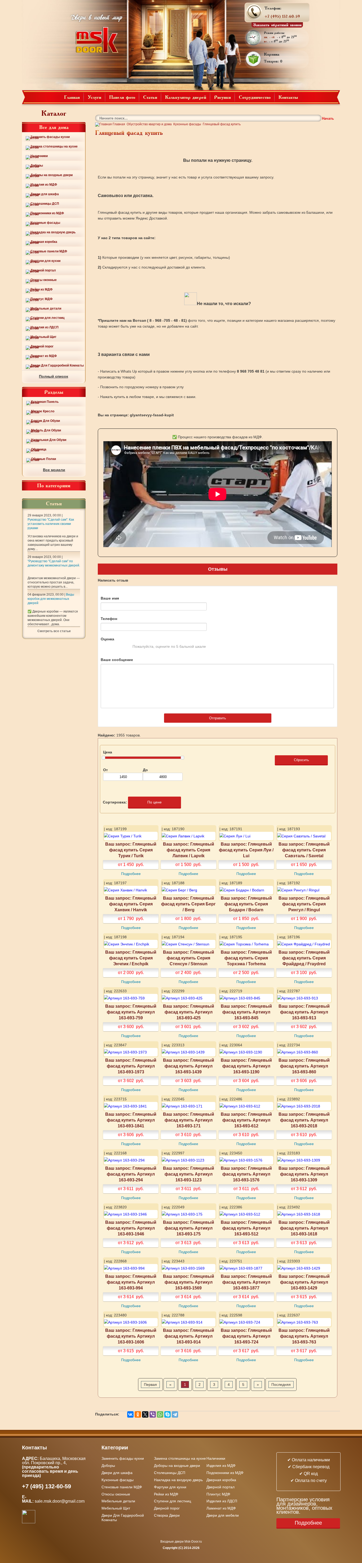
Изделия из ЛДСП (44, 327)
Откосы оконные (43, 280)
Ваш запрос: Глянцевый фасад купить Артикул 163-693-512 (246, 1228)
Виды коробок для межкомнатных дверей (51, 599)
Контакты (288, 97)
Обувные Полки (43, 459)
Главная (72, 97)
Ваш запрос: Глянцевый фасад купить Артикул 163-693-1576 (246, 1174)
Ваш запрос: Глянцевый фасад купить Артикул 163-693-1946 (130, 1228)
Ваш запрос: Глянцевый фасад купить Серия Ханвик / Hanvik (130, 904)
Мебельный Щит (43, 337)
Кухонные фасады (45, 223)
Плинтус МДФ (41, 299)
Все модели (54, 470)
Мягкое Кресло (42, 411)
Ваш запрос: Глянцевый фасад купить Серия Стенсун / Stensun (188, 958)
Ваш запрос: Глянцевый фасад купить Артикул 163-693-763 (304, 1336)
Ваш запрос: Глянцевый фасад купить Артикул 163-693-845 (246, 1012)
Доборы (36, 165)
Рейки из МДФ (41, 289)
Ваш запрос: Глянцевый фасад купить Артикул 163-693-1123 (188, 1174)
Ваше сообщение (117, 660)
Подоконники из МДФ (47, 213)
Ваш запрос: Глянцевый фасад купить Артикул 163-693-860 (304, 1066)
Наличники (39, 156)
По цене (154, 802)
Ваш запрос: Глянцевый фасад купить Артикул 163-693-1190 (246, 1066)
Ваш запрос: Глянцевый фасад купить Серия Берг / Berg (188, 904)
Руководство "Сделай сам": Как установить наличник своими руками (51, 524)
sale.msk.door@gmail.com (60, 1501)
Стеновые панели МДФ (48, 251)
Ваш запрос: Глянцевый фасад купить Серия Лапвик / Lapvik (188, 850)
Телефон (109, 619)
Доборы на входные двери (51, 175)
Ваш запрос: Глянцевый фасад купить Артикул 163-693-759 (130, 1012)
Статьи (150, 97)
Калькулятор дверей (185, 97)
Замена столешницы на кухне (54, 146)
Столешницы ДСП (44, 204)
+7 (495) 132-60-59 (282, 16)
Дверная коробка (43, 242)
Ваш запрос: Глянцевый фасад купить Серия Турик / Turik (130, 850)
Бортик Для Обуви (45, 421)
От (105, 770)
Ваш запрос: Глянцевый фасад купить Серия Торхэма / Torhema (246, 958)
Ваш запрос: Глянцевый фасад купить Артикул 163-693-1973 (130, 1066)
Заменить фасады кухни (50, 137)
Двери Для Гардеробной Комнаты (57, 365)
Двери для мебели (222, 1515)
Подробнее (131, 874)
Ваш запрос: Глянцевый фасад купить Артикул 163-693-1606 (130, 1336)
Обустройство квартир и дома (149, 124)
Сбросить (301, 760)
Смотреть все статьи (53, 631)
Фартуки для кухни (45, 261)
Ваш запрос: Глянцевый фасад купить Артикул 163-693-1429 (304, 1282)
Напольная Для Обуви (48, 440)
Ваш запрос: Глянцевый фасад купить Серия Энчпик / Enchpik (130, 958)
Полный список (53, 376)
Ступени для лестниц (47, 318)
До (145, 770)
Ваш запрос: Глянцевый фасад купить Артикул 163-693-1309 (304, 1174)
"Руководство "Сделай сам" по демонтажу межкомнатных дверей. (54, 563)
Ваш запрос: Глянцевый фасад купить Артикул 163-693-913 (304, 1012)
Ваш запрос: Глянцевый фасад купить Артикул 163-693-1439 (188, 1066)
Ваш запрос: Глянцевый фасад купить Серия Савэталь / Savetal (304, 850)
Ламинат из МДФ (43, 356)
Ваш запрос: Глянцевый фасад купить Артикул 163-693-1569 (188, 1282)
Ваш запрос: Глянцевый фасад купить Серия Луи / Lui (246, 850)
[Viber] (152, 1414)
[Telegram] (175, 1414)
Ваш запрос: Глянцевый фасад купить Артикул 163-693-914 (188, 1336)
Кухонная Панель (45, 402)
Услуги (94, 97)
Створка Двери (167, 1515)
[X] (145, 1414)
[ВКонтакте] (130, 1414)
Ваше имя (110, 598)
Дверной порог (42, 346)
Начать (328, 118)
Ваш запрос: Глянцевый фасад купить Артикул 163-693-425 (188, 1012)
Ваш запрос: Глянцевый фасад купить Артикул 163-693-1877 (246, 1282)
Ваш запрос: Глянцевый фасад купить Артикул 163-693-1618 (304, 1228)
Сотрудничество (255, 97)
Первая (150, 1384)
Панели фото (122, 97)
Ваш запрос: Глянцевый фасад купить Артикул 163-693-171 (188, 1120)
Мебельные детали (45, 308)
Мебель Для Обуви (46, 430)
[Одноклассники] (138, 1414)
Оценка (107, 639)
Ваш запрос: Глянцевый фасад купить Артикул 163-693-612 (246, 1120)
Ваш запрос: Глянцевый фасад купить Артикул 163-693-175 (188, 1228)
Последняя (281, 1384)
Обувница (38, 449)
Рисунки (222, 97)
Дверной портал (43, 270)
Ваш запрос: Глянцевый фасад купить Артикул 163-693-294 (130, 1174)
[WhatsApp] (160, 1414)
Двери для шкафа (44, 194)
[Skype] (167, 1414)
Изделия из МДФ (43, 184)
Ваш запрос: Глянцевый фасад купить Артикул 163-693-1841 (130, 1120)
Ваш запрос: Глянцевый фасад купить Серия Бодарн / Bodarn (246, 904)
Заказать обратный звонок (277, 24)
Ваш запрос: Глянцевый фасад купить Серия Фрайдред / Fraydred (304, 958)
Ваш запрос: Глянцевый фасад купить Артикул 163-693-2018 (304, 1120)
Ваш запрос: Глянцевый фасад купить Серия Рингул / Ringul (304, 904)
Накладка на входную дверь (53, 232)
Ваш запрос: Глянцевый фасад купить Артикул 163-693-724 (246, 1336)
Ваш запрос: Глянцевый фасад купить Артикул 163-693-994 (130, 1282)
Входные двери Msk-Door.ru (181, 1541)
